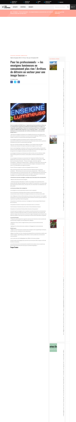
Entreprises (23, 7)
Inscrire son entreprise (27, 2)
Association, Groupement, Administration (18, 55)
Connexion (61, 2)
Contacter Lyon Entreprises (48, 2)
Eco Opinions (15, 12)
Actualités (15, 7)
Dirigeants (31, 7)
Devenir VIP (39, 2)
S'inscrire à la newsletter (14, 2)
